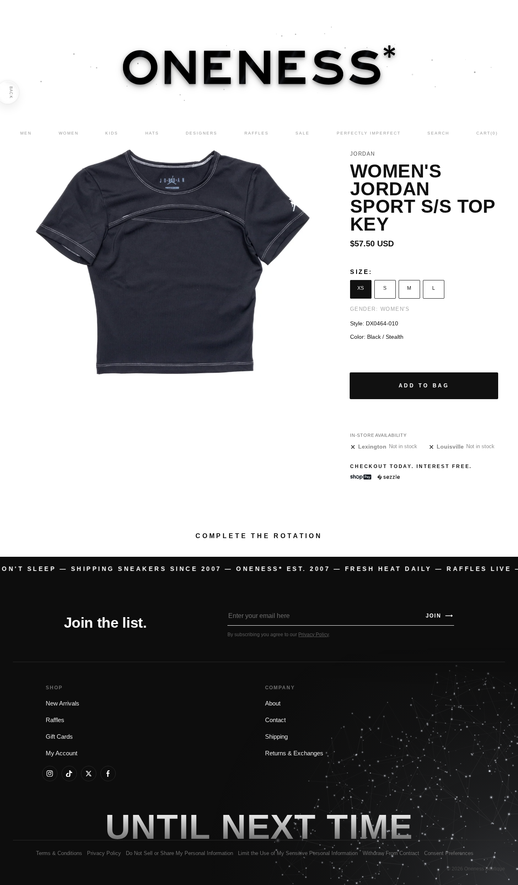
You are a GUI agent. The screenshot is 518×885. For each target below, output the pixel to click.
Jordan (362, 154)
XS (360, 288)
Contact (275, 720)
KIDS (111, 133)
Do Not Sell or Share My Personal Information (179, 853)
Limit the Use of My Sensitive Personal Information (298, 853)
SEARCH (438, 133)
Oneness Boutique (484, 869)
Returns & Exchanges (294, 753)
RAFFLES (256, 133)
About (272, 703)
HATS (152, 133)
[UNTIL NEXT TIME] (370, 826)
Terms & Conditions (59, 853)
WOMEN (69, 133)
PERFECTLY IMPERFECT (369, 133)
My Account (61, 753)
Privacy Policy (313, 634)
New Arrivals (62, 703)
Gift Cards (59, 736)
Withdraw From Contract (391, 853)
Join (439, 616)
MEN (26, 133)
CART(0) (487, 133)
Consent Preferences (448, 853)
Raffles (55, 720)
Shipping (276, 736)
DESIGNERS (201, 133)
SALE (302, 133)
